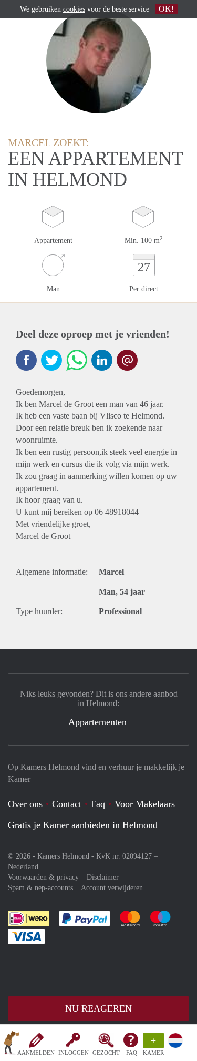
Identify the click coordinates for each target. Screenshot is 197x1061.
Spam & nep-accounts (40, 888)
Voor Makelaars (145, 804)
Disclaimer (103, 877)
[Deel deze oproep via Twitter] (51, 360)
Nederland (23, 867)
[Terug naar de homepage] (11, 1045)
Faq (98, 804)
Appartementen (97, 722)
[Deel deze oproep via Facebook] (26, 360)
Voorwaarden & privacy (43, 877)
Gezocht (106, 1052)
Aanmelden (36, 1052)
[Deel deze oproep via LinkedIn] (101, 360)
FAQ (131, 1052)
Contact (66, 804)
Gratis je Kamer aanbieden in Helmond (83, 825)
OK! (166, 8)
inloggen (73, 1052)
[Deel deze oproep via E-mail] (127, 360)
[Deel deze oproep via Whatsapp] (76, 360)
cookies (74, 9)
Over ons (25, 804)
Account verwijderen (112, 888)
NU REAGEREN (98, 1008)
